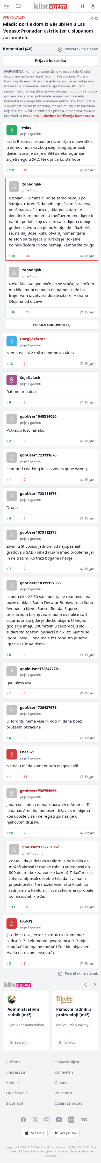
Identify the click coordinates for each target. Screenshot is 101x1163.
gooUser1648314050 (38, 416)
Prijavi (89, 170)
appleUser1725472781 (40, 668)
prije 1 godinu (30, 133)
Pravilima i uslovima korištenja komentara (58, 115)
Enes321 (27, 751)
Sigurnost (14, 1103)
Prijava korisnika (50, 60)
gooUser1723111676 (38, 455)
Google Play (68, 1133)
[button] (85, 985)
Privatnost (64, 1092)
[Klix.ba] (50, 6)
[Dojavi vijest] (81, 6)
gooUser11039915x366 (40, 582)
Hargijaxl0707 (32, 338)
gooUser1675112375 (38, 532)
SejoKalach (30, 377)
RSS (84, 1119)
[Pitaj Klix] (18, 6)
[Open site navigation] (6, 6)
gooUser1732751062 (38, 790)
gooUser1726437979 (38, 707)
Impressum (16, 1072)
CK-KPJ (26, 921)
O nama (61, 1082)
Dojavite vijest (67, 1061)
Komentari (64, 1072)
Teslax (25, 127)
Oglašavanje (17, 1092)
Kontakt (13, 1082)
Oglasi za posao (69, 1103)
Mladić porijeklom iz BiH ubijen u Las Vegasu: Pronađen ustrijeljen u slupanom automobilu (48, 31)
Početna (13, 1061)
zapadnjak (31, 184)
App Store (37, 1133)
